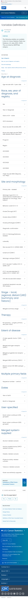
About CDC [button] (5, 571)
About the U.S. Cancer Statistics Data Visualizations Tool (11, 555)
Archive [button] (3, 583)
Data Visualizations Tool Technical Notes (12, 546)
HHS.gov (3, 597)
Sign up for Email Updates (10, 562)
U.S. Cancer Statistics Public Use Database (12, 509)
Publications (5, 549)
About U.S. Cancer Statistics (8, 17)
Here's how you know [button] (6, 4)
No (15, 499)
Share (24, 490)
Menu (24, 12)
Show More (4, 74)
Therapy (3, 70)
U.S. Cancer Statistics (8, 13)
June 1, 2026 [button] (7, 31)
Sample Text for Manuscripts (9, 521)
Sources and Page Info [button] (10, 490)
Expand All (24, 81)
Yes (4, 499)
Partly (9, 499)
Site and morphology (6, 64)
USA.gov (9, 597)
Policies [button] (3, 575)
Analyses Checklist (7, 515)
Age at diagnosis (5, 58)
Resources (4, 558)
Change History (6, 512)
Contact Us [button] (5, 567)
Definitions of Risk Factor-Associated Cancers (13, 518)
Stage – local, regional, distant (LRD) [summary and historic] (14, 67)
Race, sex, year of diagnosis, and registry (10, 61)
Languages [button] (5, 579)
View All (5, 540)
